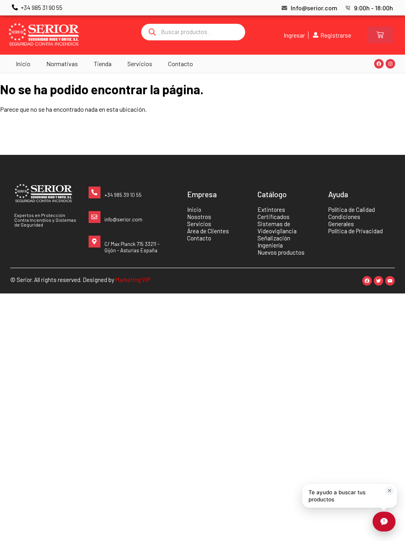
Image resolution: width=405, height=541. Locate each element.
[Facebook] (379, 64)
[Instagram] (390, 64)
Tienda (103, 63)
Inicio (23, 63)
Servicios (139, 63)
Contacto (180, 63)
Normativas (62, 63)
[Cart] (380, 35)
